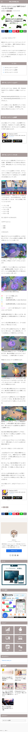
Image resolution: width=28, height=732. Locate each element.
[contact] (18, 555)
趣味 (7, 10)
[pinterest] (15, 555)
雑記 (10, 10)
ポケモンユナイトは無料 (11, 70)
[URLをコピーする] (25, 31)
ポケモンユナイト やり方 (11, 72)
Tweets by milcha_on (6, 660)
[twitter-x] (10, 555)
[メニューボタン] (1, 1)
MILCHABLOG (14, 1)
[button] (3, 31)
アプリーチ (11, 136)
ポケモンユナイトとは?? (11, 67)
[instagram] (13, 555)
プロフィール (14, 550)
